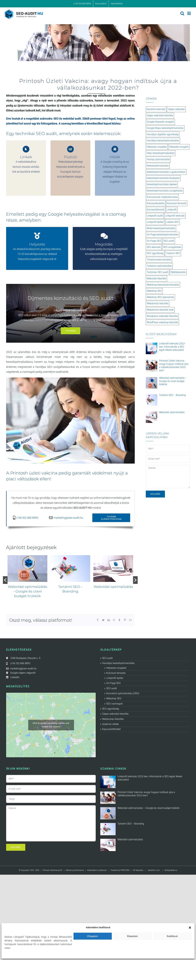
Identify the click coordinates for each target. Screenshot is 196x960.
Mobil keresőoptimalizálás (161, 228)
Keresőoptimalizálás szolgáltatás (165, 190)
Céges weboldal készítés (160, 115)
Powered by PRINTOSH (120, 870)
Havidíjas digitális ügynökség (162, 134)
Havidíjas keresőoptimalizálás (163, 140)
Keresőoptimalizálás (158, 165)
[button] (189, 927)
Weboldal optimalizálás (70, 587)
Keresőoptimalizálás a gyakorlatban (166, 171)
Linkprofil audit (155, 215)
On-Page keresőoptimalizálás (162, 234)
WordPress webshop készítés (162, 322)
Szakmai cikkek (110, 724)
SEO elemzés (154, 247)
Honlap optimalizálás (158, 159)
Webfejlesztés (178, 272)
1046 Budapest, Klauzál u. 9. (25, 658)
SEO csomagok (114, 703)
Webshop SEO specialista (160, 297)
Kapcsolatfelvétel (111, 729)
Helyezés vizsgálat (157, 146)
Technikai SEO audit (157, 272)
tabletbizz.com (154, 870)
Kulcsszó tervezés (176, 203)
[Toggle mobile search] (182, 13)
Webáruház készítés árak (160, 309)
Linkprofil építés (155, 222)
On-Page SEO (154, 240)
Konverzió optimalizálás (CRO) (122, 693)
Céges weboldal (176, 109)
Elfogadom (92, 936)
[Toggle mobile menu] (189, 13)
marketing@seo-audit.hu (68, 517)
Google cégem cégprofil (23, 672)
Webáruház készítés (157, 303)
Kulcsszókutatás (156, 203)
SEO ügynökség (155, 253)
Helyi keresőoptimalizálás (160, 153)
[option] (27, 575)
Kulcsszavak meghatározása (162, 196)
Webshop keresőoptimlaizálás (163, 284)
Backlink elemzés (156, 109)
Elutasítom (132, 936)
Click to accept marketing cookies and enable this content (51, 725)
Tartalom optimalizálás (159, 265)
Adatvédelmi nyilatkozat (97, 870)
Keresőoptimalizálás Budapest (163, 178)
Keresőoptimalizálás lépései (162, 184)
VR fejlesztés (138, 870)
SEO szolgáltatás (172, 247)
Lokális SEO (172, 222)
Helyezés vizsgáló (178, 146)
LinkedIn (14, 677)
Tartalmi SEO (173, 253)
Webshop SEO (154, 290)
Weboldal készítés (156, 278)
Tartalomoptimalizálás (113, 587)
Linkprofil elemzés (175, 215)
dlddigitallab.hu (170, 870)
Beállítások (172, 936)
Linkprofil (172, 209)
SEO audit (169, 240)
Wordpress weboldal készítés (162, 316)
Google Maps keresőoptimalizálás (165, 128)
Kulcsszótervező (155, 209)
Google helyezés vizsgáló (160, 121)
